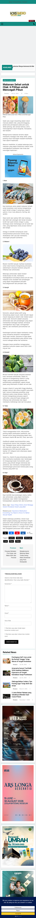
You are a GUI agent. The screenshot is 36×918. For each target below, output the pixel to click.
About (10, 2)
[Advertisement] (18, 45)
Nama (7, 606)
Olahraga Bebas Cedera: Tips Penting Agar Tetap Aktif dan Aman (22, 684)
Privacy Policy (17, 2)
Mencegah (28, 538)
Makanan (19, 538)
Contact (24, 2)
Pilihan (18, 541)
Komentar (8, 584)
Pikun (11, 541)
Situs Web (8, 621)
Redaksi (6, 93)
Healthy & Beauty (9, 80)
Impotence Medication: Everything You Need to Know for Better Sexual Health (16, 513)
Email (7, 613)
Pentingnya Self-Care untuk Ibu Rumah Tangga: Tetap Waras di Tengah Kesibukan (21, 659)
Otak (5, 541)
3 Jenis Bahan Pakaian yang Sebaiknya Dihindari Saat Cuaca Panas (21, 695)
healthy (11, 538)
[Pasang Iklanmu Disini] (18, 177)
